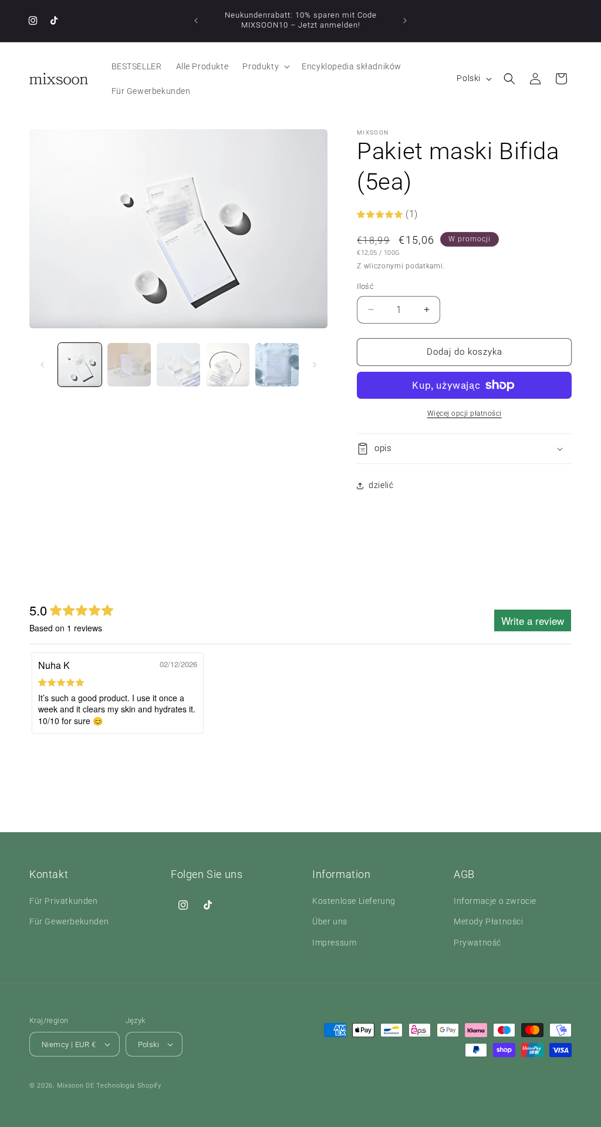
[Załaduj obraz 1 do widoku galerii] (80, 364)
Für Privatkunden (63, 901)
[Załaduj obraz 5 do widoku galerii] (277, 364)
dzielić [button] (381, 485)
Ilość (365, 286)
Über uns (329, 921)
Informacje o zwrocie (495, 901)
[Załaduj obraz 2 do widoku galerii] (129, 364)
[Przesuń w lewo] (42, 365)
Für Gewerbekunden (69, 921)
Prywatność (477, 942)
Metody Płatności (489, 921)
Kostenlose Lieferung (354, 901)
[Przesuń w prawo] (314, 365)
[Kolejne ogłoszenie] (405, 20)
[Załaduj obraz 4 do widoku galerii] (227, 364)
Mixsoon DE (75, 1085)
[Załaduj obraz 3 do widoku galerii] (178, 364)
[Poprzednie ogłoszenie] (196, 20)
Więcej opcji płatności (464, 413)
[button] (265, 66)
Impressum (334, 942)
